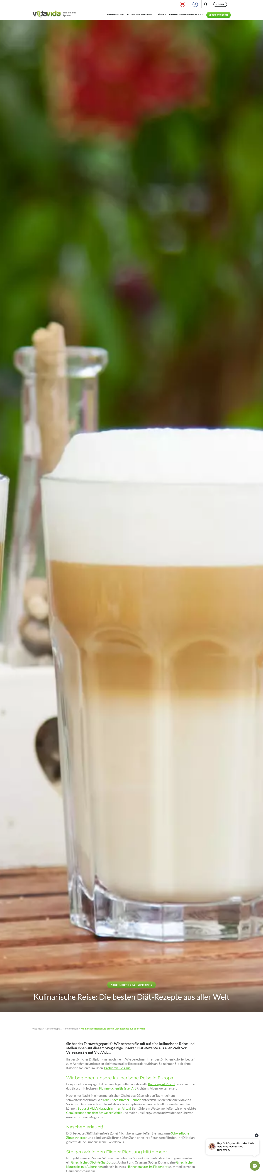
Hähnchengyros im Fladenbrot (147, 1167)
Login (220, 4)
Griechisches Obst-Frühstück (91, 1162)
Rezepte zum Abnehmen (139, 14)
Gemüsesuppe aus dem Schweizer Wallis (94, 1113)
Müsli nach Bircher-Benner (121, 1100)
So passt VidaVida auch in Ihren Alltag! (104, 1108)
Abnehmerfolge (115, 14)
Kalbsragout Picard (161, 1084)
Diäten (160, 14)
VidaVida (37, 1028)
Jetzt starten (218, 15)
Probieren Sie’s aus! (117, 1068)
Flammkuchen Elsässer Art (117, 1088)
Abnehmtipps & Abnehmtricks (185, 14)
